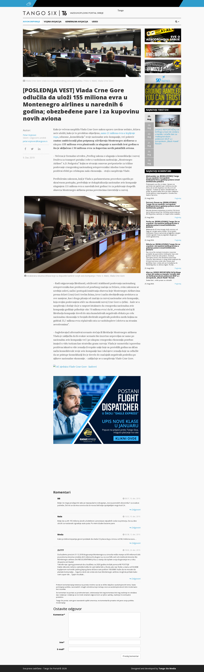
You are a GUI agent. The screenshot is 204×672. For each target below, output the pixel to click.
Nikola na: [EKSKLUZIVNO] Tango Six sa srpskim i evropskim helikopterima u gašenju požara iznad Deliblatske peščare (163, 247)
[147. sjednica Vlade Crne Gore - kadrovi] (96, 366)
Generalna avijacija (76, 21)
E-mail (60, 649)
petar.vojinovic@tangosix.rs (35, 141)
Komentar (59, 614)
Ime (61, 642)
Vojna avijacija (52, 21)
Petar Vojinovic (29, 135)
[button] (178, 21)
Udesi (95, 21)
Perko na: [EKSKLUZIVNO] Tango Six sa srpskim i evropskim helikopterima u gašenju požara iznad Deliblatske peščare (163, 224)
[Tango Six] (45, 12)
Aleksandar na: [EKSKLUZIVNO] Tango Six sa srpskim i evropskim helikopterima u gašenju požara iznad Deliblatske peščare (163, 179)
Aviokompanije (31, 21)
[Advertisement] (96, 467)
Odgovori (136, 509)
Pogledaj (178, 198)
